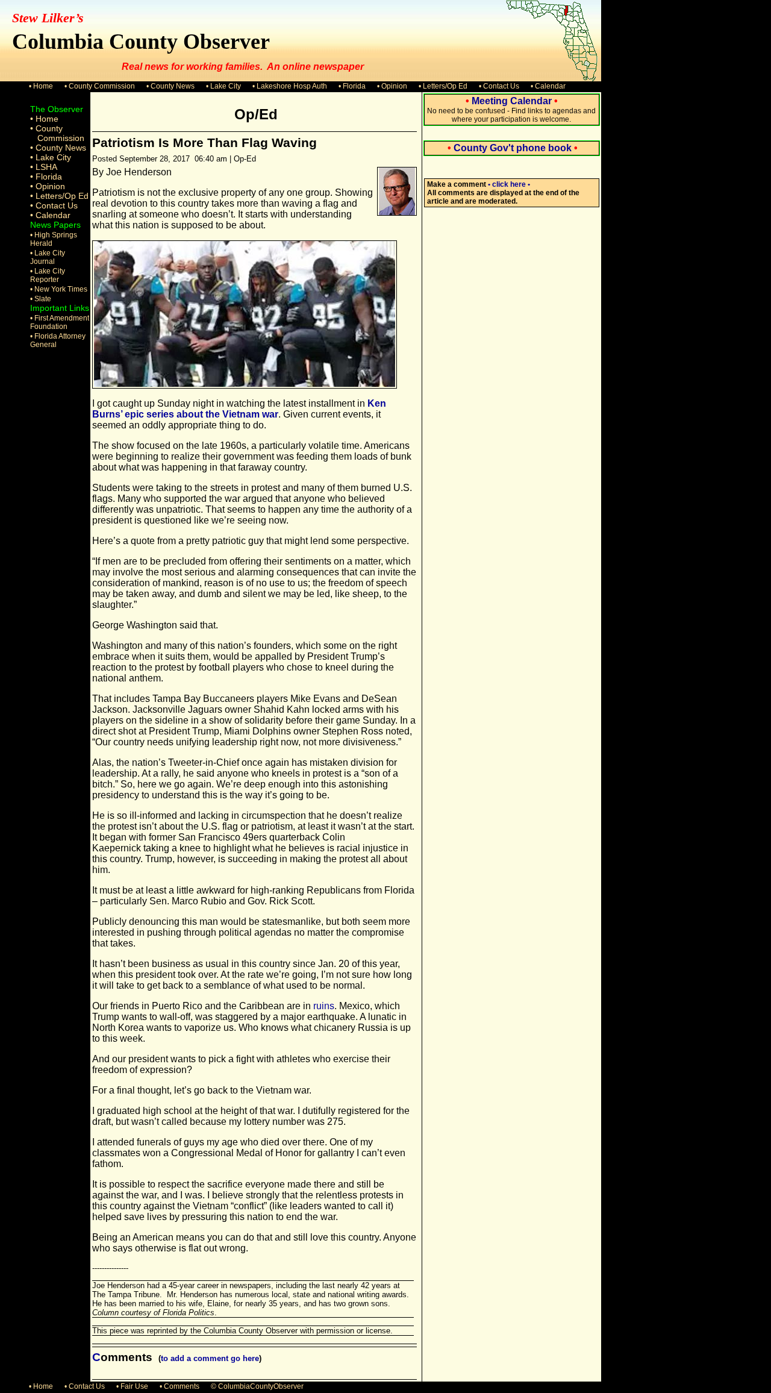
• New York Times (58, 289)
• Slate (40, 299)
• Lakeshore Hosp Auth (289, 86)
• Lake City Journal (47, 257)
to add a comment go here (210, 1358)
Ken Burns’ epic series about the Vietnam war (239, 408)
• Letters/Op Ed (443, 86)
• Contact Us (499, 86)
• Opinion (392, 86)
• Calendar (548, 86)
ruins (323, 1006)
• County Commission (99, 86)
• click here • (509, 184)
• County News (170, 86)
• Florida (352, 86)
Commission (60, 138)
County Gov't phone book (513, 148)
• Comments (179, 1386)
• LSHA (43, 167)
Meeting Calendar (512, 101)
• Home (41, 86)
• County (46, 128)
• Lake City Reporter (47, 275)
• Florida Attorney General (58, 340)
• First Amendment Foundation (59, 322)
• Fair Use (132, 1386)
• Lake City (223, 86)
